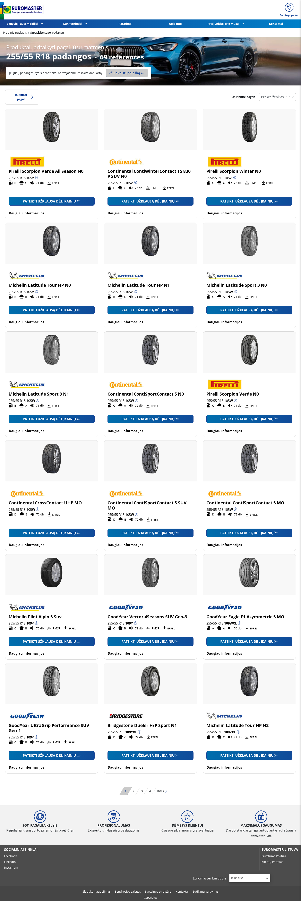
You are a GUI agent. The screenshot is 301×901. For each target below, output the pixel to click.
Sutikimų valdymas (205, 891)
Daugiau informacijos (26, 213)
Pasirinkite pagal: (243, 97)
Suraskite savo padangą (47, 32)
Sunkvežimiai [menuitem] (73, 24)
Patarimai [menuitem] (125, 24)
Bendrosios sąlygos (128, 891)
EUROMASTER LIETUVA (279, 849)
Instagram (11, 867)
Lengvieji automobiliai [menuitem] (23, 24)
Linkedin (10, 862)
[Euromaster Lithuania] (21, 10)
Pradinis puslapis (15, 32)
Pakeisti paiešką (126, 73)
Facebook (10, 856)
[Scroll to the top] (290, 892)
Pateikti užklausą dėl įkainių (49, 201)
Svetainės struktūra (158, 891)
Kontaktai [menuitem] (276, 24)
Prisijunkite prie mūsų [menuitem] (223, 24)
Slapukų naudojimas (97, 891)
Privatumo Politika (273, 856)
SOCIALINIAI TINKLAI (20, 849)
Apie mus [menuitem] (175, 24)
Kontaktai (182, 891)
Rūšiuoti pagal (21, 97)
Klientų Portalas (272, 862)
